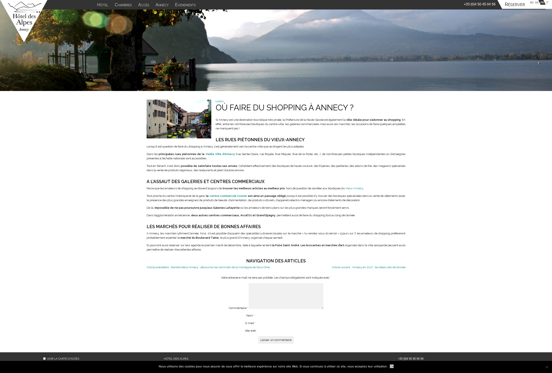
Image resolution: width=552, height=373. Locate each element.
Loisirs (220, 101)
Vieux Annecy (354, 188)
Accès (143, 5)
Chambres (123, 5)
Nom (250, 315)
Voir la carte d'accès (63, 358)
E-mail (250, 323)
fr (542, 2)
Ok (392, 366)
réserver (515, 4)
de (537, 2)
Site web (250, 330)
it (547, 2)
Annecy (162, 5)
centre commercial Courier (228, 195)
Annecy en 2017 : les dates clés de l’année (368, 267)
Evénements (185, 5)
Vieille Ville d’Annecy (220, 154)
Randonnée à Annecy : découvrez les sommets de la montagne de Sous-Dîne (208, 267)
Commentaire (238, 308)
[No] (546, 367)
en (531, 2)
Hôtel (102, 5)
